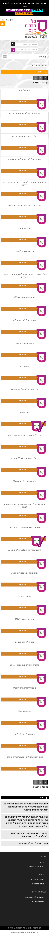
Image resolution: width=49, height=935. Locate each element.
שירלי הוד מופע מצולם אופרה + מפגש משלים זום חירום (25, 184)
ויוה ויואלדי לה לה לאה (25, 734)
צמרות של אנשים (24, 90)
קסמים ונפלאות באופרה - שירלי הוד (24, 527)
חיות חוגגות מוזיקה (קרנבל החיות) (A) (24, 550)
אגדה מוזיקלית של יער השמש (24, 389)
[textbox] (26, 44)
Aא (3, 20)
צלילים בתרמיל (24, 228)
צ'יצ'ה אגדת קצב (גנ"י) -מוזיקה (24, 458)
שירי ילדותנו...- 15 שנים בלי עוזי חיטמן (25, 435)
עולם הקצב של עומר (24, 251)
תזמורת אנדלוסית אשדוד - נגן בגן (24, 665)
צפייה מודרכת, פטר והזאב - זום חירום (24, 205)
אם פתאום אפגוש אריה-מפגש (24, 573)
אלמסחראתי (24, 366)
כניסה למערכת (38, 884)
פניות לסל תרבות (37, 880)
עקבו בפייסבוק (38, 902)
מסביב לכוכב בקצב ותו (25, 642)
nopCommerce (30, 932)
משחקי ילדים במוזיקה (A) (24, 688)
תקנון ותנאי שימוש (36, 866)
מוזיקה (45, 65)
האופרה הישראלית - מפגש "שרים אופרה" (24, 757)
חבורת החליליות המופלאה (24, 320)
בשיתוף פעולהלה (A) (24, 619)
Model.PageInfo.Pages (35, 78)
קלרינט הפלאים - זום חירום (24, 136)
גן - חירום (36, 65)
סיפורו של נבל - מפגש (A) (24, 481)
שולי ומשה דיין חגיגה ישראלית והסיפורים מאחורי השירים (24, 276)
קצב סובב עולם (24, 711)
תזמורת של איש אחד (24, 343)
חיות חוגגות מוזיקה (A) (24, 297)
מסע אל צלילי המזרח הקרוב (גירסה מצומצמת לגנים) (24, 505)
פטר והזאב (24, 412)
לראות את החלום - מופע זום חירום (24, 113)
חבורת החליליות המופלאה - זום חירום (24, 159)
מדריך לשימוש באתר (31, 3)
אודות (42, 862)
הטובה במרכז (25, 596)
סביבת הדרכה (15, 3)
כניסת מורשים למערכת (18, 10)
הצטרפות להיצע (24, 13)
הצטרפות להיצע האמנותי (34, 897)
